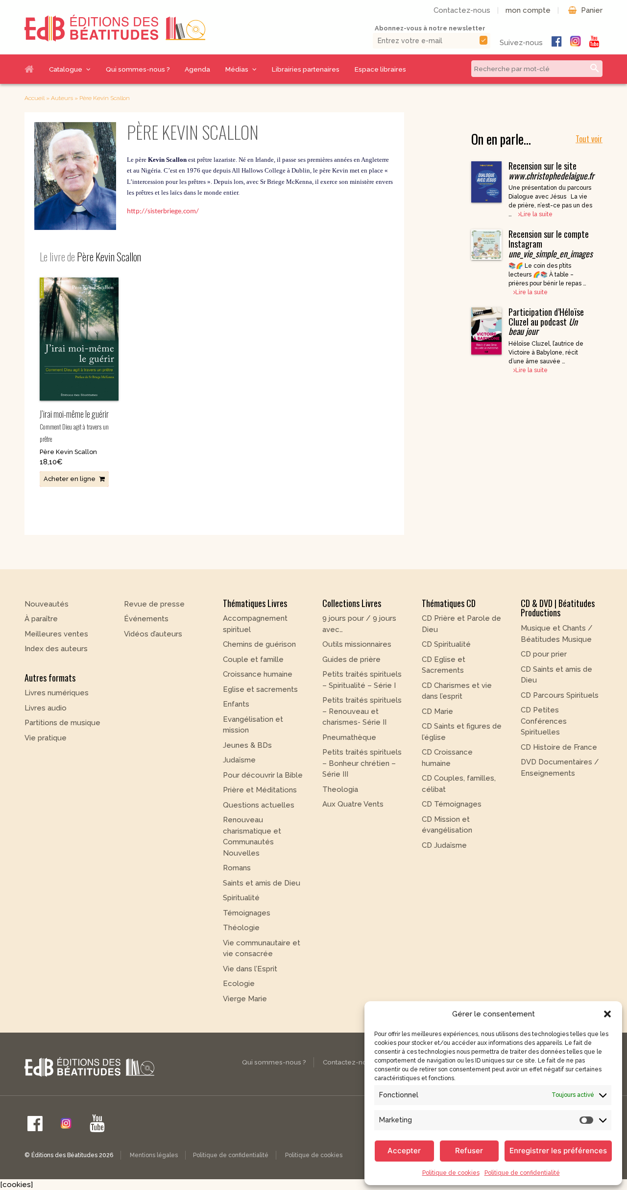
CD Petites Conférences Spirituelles (544, 721)
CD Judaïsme (444, 845)
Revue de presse (154, 604)
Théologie (241, 927)
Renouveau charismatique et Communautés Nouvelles (252, 836)
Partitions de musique (62, 722)
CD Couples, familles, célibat (459, 784)
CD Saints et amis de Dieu (556, 675)
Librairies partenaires (305, 69)
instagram (575, 41)
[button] (607, 1014)
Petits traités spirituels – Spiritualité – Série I (362, 680)
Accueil (32, 69)
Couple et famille (253, 659)
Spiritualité (241, 897)
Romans (237, 867)
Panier (592, 10)
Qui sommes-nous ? (138, 69)
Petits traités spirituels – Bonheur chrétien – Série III (362, 763)
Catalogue (65, 69)
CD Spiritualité (446, 644)
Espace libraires (380, 69)
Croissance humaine (257, 674)
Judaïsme (239, 760)
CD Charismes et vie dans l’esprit (457, 691)
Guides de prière (351, 659)
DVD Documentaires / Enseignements (560, 768)
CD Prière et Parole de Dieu (461, 624)
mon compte (528, 10)
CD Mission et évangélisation (447, 825)
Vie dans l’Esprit (250, 968)
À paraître (41, 618)
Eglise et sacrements (260, 689)
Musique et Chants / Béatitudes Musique (557, 634)
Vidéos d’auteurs (153, 634)
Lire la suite (536, 214)
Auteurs (62, 98)
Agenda (197, 69)
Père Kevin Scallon (68, 452)
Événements (146, 618)
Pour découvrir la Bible (263, 775)
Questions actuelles (258, 805)
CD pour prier (544, 654)
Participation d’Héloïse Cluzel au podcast (546, 321)
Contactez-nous (462, 10)
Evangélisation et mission (253, 725)
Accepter (404, 1150)
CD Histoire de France (559, 747)
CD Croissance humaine (447, 758)
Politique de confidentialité (522, 1172)
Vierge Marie (245, 998)
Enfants (236, 704)
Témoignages (246, 913)
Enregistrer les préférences (558, 1150)
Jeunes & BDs (247, 745)
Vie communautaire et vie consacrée (261, 948)
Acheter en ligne (70, 478)
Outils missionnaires (356, 644)
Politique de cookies (451, 1172)
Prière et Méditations (260, 789)
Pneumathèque (349, 737)
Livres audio (45, 708)
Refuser (469, 1150)
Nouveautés (46, 604)
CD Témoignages (452, 804)
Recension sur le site (551, 170)
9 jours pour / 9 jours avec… (359, 624)
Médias (236, 69)
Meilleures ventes (56, 634)
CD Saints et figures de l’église (462, 732)
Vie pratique (45, 738)
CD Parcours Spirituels (560, 695)
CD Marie (437, 711)
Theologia (340, 789)
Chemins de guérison (259, 644)
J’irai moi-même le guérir (74, 425)
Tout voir (589, 139)
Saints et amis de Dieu (261, 883)
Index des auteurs (56, 648)
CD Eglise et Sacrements (443, 665)
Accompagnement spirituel (255, 624)
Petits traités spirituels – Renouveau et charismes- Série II (362, 711)
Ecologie (239, 983)
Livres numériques (56, 692)
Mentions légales (154, 1155)
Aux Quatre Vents (353, 804)
